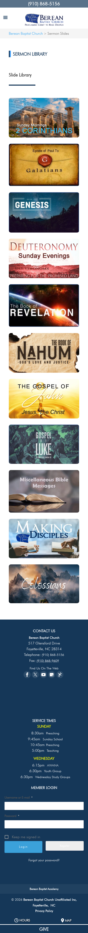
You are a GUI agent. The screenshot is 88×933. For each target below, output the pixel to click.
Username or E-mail (19, 797)
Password (12, 816)
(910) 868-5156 (44, 3)
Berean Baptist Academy (44, 888)
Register (65, 846)
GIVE (44, 929)
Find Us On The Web (44, 668)
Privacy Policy (44, 911)
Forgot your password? (44, 860)
